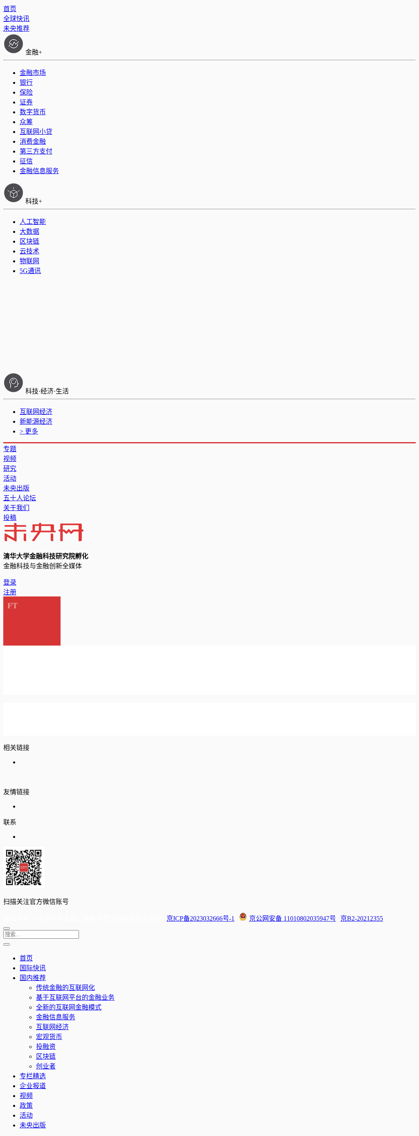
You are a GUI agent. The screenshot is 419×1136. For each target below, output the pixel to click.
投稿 (9, 517)
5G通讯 (30, 270)
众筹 (26, 121)
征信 (26, 161)
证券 (26, 102)
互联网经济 (36, 411)
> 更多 (29, 431)
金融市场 (33, 72)
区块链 (29, 241)
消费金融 (33, 141)
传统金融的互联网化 (65, 987)
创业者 (46, 1066)
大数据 (29, 231)
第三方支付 (36, 151)
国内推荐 (33, 977)
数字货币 (33, 111)
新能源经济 (36, 421)
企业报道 (33, 1085)
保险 (26, 92)
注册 (9, 592)
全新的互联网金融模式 (68, 1007)
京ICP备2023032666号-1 (200, 918)
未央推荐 (16, 28)
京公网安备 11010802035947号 (292, 918)
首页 (9, 8)
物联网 (29, 260)
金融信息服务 (39, 170)
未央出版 (16, 488)
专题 (9, 448)
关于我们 (16, 507)
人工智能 (33, 221)
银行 (26, 82)
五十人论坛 (19, 498)
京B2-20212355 (361, 918)
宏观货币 (49, 1036)
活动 (9, 478)
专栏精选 (33, 1076)
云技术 (29, 251)
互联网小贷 (36, 131)
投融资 (46, 1046)
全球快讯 (16, 18)
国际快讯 (33, 967)
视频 (9, 458)
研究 (9, 468)
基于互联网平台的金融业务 (75, 997)
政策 (26, 1105)
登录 (9, 582)
